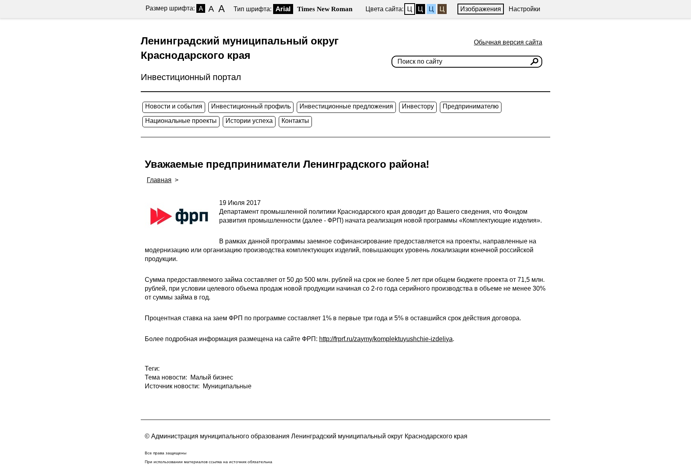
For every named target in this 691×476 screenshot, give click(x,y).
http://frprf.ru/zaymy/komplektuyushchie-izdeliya (386, 338)
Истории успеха (249, 120)
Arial (283, 9)
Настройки (524, 9)
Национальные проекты (181, 120)
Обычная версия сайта (508, 42)
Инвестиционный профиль (251, 106)
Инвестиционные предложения (346, 106)
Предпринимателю (471, 106)
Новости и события (173, 106)
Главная (159, 180)
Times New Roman (324, 9)
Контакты (295, 120)
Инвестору (418, 106)
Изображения (480, 9)
